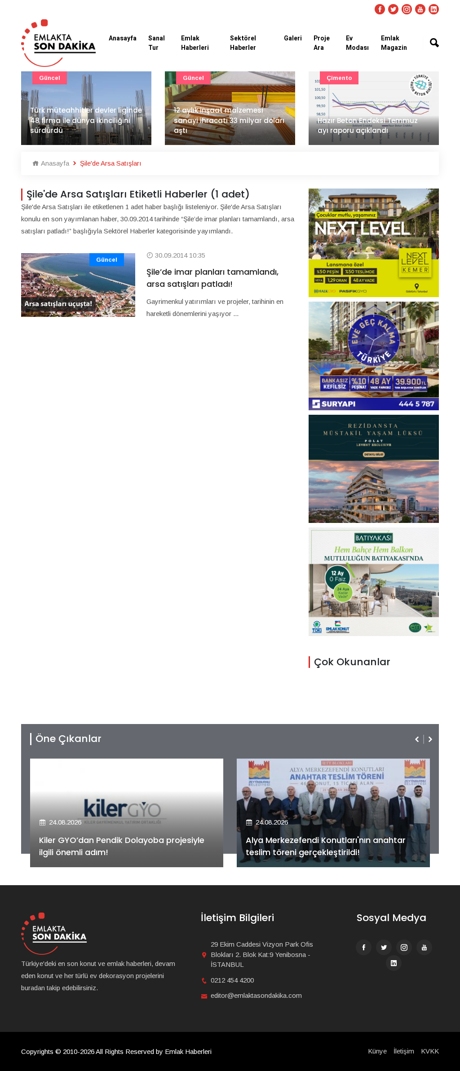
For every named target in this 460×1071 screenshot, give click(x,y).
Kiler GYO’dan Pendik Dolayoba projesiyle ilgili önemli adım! (121, 846)
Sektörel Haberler (243, 43)
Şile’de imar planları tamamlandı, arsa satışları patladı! (212, 278)
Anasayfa (123, 38)
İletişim (404, 1051)
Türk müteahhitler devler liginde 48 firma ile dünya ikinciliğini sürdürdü (86, 120)
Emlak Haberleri (195, 43)
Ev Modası (357, 43)
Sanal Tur (156, 43)
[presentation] (417, 739)
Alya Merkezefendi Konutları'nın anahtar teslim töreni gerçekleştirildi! (326, 846)
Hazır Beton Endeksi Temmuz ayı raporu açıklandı (368, 126)
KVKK (430, 1051)
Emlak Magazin (394, 43)
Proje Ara (322, 43)
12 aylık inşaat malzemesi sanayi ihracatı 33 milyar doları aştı (229, 120)
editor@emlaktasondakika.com (256, 995)
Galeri (293, 38)
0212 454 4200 (232, 980)
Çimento (339, 78)
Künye (377, 1051)
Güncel (49, 78)
